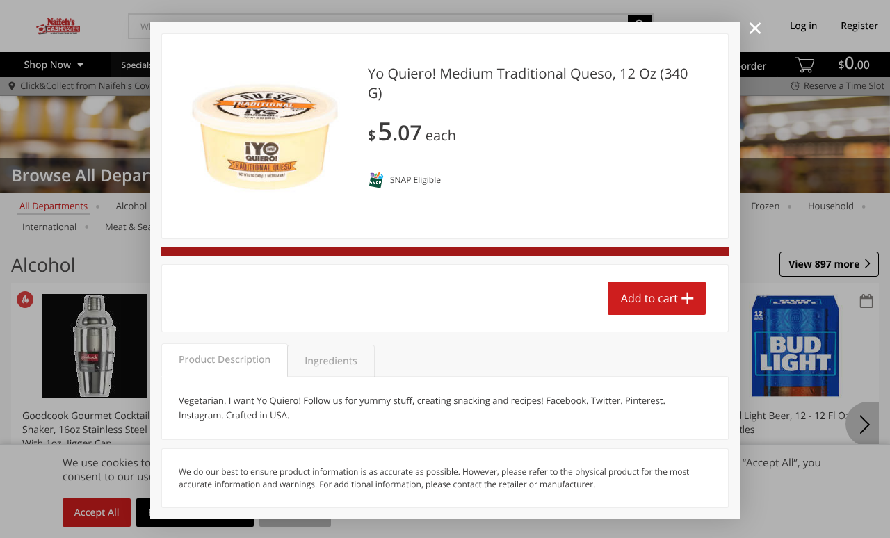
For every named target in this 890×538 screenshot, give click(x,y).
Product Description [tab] (224, 359)
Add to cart (649, 298)
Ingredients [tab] (331, 361)
